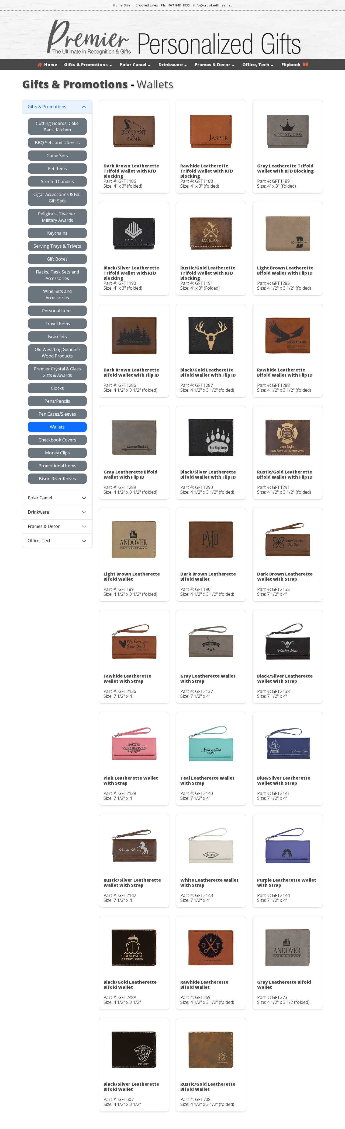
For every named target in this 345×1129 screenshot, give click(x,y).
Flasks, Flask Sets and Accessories (57, 275)
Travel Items (57, 324)
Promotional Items (57, 466)
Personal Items (57, 311)
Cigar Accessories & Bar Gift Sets (57, 197)
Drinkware (170, 65)
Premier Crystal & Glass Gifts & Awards (57, 372)
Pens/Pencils (57, 401)
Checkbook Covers (57, 440)
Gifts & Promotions (86, 65)
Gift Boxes (57, 259)
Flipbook (292, 65)
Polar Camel (133, 65)
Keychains (57, 233)
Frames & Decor (212, 65)
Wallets (57, 427)
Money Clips (57, 453)
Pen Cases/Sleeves (57, 414)
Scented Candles (57, 181)
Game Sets (57, 156)
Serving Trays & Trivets (57, 246)
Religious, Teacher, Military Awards (57, 217)
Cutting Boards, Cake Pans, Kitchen (57, 126)
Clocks (57, 388)
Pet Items (57, 168)
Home (49, 65)
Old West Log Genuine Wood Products (57, 352)
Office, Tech (255, 65)
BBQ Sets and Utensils (57, 143)
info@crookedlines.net (212, 5)
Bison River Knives (57, 479)
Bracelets (57, 336)
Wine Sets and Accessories (57, 294)
